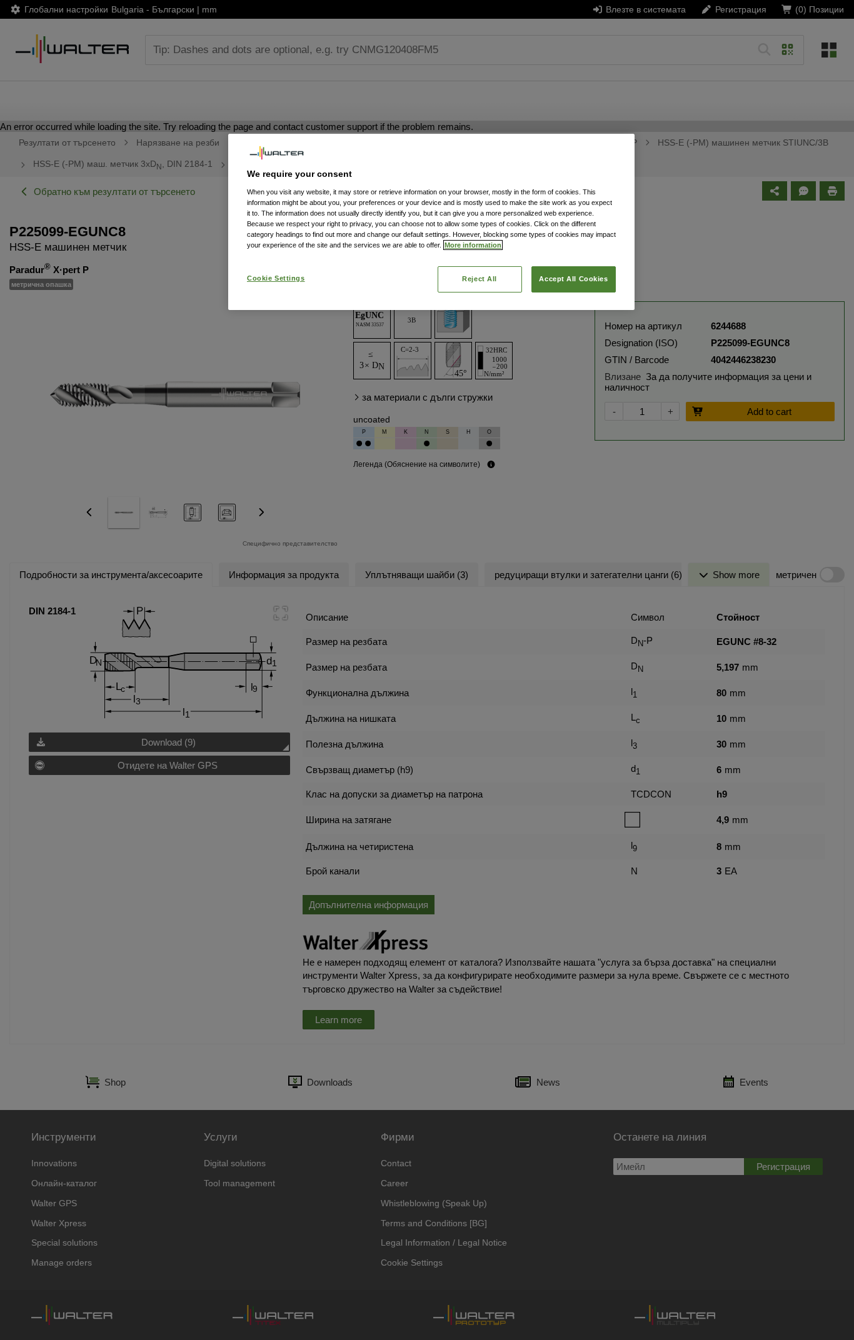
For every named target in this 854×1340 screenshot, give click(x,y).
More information (473, 245)
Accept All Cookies (573, 278)
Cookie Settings (276, 278)
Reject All (479, 278)
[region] (431, 221)
